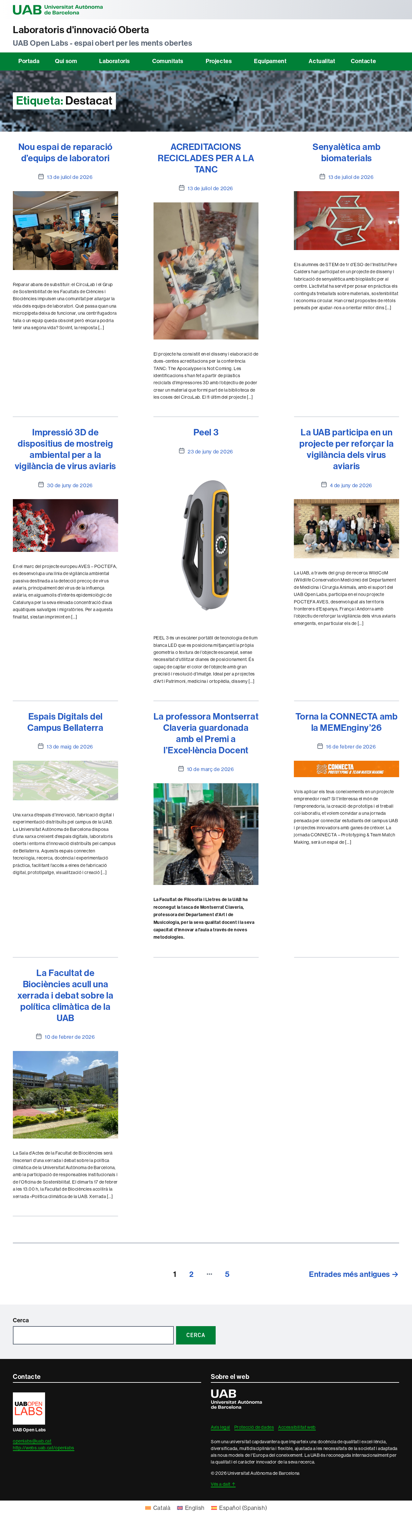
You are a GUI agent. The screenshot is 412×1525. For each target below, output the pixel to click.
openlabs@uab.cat (32, 1441)
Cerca (21, 1320)
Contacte (363, 61)
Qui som (66, 61)
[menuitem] (158, 1508)
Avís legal (220, 1427)
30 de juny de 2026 (70, 485)
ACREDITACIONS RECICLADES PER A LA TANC (206, 158)
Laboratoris (114, 61)
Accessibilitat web (297, 1427)
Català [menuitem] (162, 1508)
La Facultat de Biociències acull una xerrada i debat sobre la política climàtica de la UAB (65, 995)
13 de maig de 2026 (70, 747)
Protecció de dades (254, 1427)
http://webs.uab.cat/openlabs (43, 1447)
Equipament (270, 61)
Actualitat (322, 61)
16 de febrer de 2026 (351, 747)
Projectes (219, 61)
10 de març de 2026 (210, 769)
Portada (28, 61)
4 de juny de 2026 (351, 485)
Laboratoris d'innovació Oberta (81, 30)
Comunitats (167, 61)
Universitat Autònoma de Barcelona (58, 10)
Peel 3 (206, 432)
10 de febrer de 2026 (70, 1037)
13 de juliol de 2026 (69, 177)
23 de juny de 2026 (210, 452)
